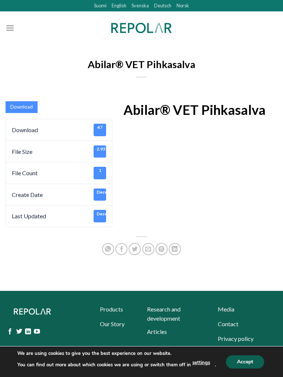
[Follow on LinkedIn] (28, 331)
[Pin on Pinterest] (162, 249)
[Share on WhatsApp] (108, 249)
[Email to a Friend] (148, 249)
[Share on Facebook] (121, 249)
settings (201, 362)
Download (21, 107)
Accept (245, 361)
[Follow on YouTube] (37, 331)
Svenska (140, 5)
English (119, 5)
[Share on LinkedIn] (175, 249)
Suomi (100, 5)
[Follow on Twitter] (19, 331)
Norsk (183, 5)
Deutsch (162, 5)
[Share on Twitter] (135, 249)
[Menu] (10, 28)
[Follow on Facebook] (10, 331)
